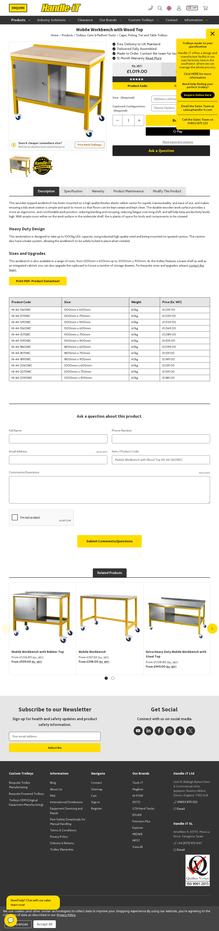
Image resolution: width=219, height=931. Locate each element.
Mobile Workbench (92, 652)
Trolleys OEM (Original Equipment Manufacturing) (26, 802)
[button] (191, 870)
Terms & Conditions (63, 830)
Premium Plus (141, 821)
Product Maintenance (129, 191)
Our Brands (108, 20)
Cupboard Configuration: (129, 108)
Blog (53, 783)
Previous (6, 628)
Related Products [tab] (109, 573)
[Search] (159, 8)
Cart (93, 796)
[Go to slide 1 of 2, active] (106, 678)
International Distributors (66, 802)
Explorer (137, 828)
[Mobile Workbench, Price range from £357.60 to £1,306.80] (110, 615)
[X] (190, 730)
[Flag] (169, 8)
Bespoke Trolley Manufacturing (19, 785)
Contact (172, 20)
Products (18, 20)
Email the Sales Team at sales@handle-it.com (197, 108)
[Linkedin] (148, 730)
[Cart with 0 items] (205, 8)
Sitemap (96, 789)
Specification (73, 191)
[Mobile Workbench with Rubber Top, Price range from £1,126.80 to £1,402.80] (42, 615)
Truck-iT (137, 783)
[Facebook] (159, 730)
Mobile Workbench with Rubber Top (38, 652)
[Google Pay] (178, 131)
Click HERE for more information (197, 75)
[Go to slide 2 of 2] (112, 678)
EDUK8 (137, 815)
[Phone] (150, 8)
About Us (56, 789)
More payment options (178, 142)
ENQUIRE (18, 8)
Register (96, 808)
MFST (136, 840)
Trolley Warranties (62, 849)
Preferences (18, 924)
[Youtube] (138, 730)
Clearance (85, 20)
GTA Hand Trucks (143, 808)
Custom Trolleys (141, 20)
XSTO (136, 802)
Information (194, 20)
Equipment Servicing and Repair (66, 811)
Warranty (98, 191)
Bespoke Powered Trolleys (26, 794)
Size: (123, 97)
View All (137, 847)
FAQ (52, 796)
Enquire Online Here (198, 95)
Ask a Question (161, 150)
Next (212, 628)
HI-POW (137, 796)
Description (46, 191)
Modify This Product (167, 191)
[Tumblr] (180, 730)
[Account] (178, 8)
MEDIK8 (137, 834)
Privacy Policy (59, 837)
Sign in (95, 802)
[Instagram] (169, 730)
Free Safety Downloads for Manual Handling (67, 821)
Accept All (44, 924)
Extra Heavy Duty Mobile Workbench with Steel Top (176, 654)
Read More (153, 58)
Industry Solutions (52, 20)
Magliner (137, 789)
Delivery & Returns (62, 843)
